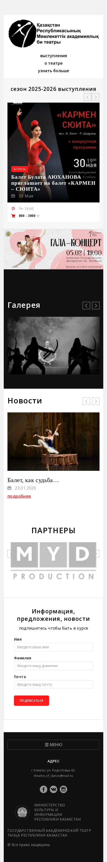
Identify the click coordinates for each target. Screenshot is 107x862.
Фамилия (22, 658)
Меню (56, 744)
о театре (54, 63)
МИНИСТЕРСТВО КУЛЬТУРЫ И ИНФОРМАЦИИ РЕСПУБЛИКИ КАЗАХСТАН (57, 812)
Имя (18, 639)
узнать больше (53, 70)
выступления (53, 55)
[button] (9, 256)
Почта (20, 676)
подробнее (19, 496)
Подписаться (31, 700)
